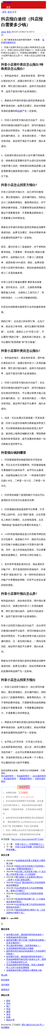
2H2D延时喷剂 (39, 776)
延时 (8, 1001)
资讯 (10, 12)
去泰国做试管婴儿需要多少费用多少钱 (24, 970)
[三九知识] (6, 2)
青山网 (4, 975)
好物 (8, 1017)
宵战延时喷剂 (23, 776)
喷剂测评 (5, 980)
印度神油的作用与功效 (16, 937)
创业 (8, 1009)
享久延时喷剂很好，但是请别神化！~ (23, 945)
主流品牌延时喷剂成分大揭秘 (19, 948)
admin (3, 32)
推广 (8, 1006)
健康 (8, 1012)
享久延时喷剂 (7, 776)
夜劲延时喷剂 (10, 779)
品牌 (19, 111)
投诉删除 (5, 1027)
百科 (8, 1003)
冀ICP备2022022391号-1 (32, 1025)
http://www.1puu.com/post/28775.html (27, 839)
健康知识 (5, 989)
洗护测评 (5, 985)
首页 (8, 7)
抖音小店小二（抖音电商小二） (29, 844)
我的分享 (10, 1020)
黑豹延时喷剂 (25, 779)
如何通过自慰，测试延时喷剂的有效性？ (25, 934)
